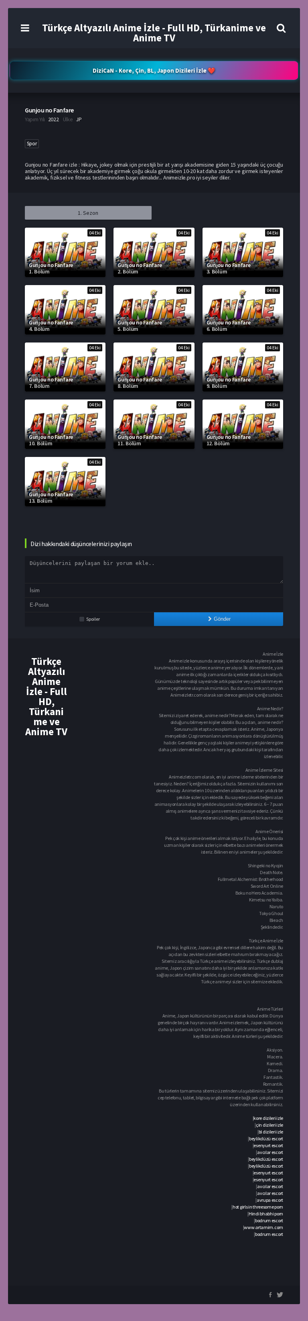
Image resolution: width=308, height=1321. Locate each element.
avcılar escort (270, 1152)
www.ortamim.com (263, 1227)
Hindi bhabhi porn (266, 1214)
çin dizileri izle (269, 1125)
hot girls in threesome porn (258, 1207)
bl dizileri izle (271, 1132)
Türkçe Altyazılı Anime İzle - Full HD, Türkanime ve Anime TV (154, 32)
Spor (32, 143)
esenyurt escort (268, 1145)
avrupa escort (270, 1200)
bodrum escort (269, 1220)
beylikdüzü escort (266, 1138)
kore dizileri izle (268, 1118)
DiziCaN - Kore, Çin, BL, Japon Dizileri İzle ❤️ (154, 70)
